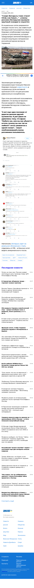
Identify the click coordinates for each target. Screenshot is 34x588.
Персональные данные (21, 560)
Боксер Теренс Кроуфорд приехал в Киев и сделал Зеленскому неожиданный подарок (15, 290)
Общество (12, 260)
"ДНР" (14, 257)
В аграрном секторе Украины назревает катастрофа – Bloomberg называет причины (15, 390)
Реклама (19, 556)
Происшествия (6, 257)
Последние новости (12, 268)
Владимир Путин (21, 255)
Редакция (5, 560)
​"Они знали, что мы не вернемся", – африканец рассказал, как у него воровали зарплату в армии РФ (15, 374)
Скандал (20, 260)
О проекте (5, 556)
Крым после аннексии (8, 255)
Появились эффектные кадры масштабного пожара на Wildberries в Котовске (16, 347)
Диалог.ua (4, 571)
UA (31, 3)
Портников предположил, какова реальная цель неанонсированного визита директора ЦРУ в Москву (15, 356)
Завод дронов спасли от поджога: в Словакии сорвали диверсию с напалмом (15, 467)
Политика (5, 260)
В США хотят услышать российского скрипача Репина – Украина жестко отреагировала (15, 320)
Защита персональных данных (21, 565)
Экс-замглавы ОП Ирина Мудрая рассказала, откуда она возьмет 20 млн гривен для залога (14, 338)
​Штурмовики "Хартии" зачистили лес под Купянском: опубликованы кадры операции (16, 485)
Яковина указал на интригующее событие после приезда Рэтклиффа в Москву (15, 399)
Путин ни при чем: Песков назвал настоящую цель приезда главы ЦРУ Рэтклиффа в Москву (15, 273)
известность (22, 87)
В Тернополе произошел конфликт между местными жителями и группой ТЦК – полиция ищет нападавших (15, 409)
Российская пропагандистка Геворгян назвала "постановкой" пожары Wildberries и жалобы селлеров (14, 300)
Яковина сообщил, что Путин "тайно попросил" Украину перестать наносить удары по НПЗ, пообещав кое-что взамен (15, 439)
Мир (8, 11)
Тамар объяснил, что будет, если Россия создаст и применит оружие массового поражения (15, 458)
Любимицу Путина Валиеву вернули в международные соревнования (15, 382)
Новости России (22, 257)
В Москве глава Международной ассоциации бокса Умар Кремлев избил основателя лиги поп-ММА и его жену (15, 429)
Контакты (5, 563)
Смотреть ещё (8, 501)
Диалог (3, 11)
